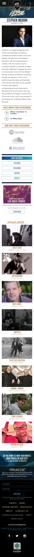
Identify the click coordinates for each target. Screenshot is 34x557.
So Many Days (16, 119)
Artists (17, 13)
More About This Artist (17, 235)
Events (12, 503)
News (22, 503)
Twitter (17, 536)
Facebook (17, 163)
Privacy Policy (17, 519)
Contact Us (22, 511)
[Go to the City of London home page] (17, 547)
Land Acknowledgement (17, 525)
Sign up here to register (18, 461)
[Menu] (4, 3)
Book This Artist (17, 158)
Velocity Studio (21, 529)
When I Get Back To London (18, 113)
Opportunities (10, 507)
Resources (26, 507)
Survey (29, 515)
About (9, 511)
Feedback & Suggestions (12, 515)
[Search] (29, 3)
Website (17, 178)
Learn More (17, 212)
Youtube (17, 173)
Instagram (17, 168)
